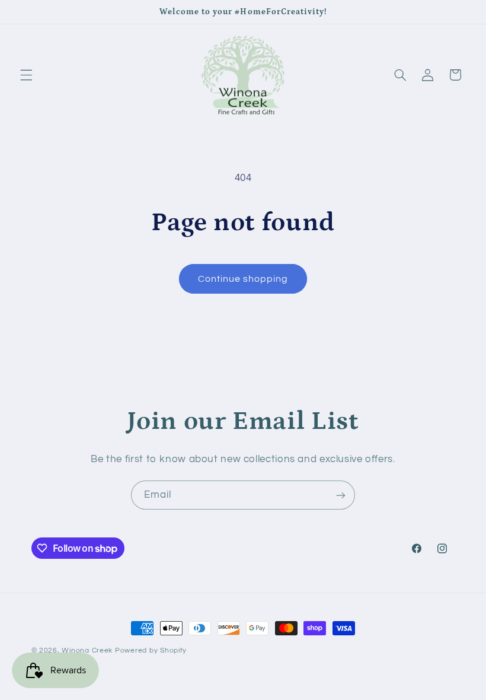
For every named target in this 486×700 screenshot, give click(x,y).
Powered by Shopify (151, 650)
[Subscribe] (340, 495)
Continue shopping (243, 279)
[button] (26, 74)
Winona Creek (87, 650)
